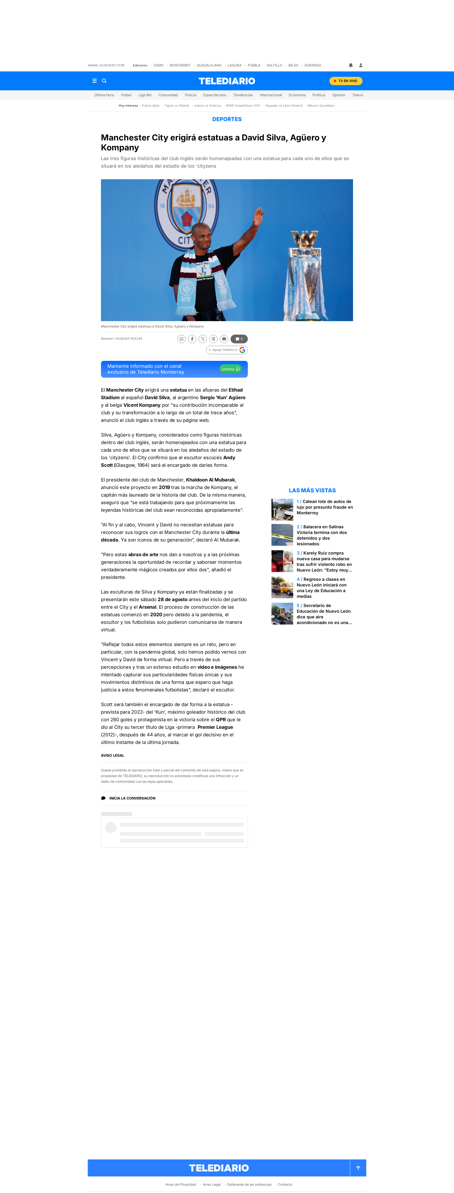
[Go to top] (358, 1167)
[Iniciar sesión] (360, 65)
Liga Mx (145, 95)
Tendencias (243, 95)
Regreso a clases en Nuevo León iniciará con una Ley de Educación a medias (322, 588)
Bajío (293, 65)
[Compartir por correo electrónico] (224, 339)
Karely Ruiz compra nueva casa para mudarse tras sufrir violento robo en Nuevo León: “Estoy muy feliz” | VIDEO (324, 564)
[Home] (227, 81)
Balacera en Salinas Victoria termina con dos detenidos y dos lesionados (322, 535)
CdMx (158, 65)
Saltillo (274, 65)
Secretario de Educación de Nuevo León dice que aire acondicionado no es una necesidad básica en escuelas (324, 619)
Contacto (285, 1184)
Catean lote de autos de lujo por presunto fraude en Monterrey (325, 507)
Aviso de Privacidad (181, 1184)
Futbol (126, 95)
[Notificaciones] (351, 65)
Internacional (271, 95)
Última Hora (104, 95)
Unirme (228, 369)
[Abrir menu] (94, 81)
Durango (313, 65)
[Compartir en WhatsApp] (181, 339)
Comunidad (168, 95)
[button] (227, 350)
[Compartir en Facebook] (192, 339)
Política (319, 95)
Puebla (254, 65)
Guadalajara (209, 65)
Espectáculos (214, 95)
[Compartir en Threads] (213, 339)
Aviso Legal (212, 1184)
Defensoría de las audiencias (249, 1184)
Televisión (361, 95)
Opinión (338, 95)
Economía (297, 95)
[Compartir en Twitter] (203, 339)
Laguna (235, 65)
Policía (190, 95)
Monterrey (180, 65)
